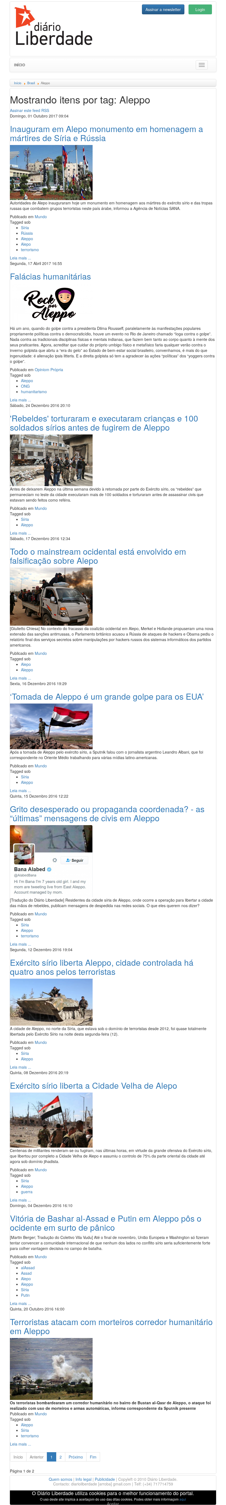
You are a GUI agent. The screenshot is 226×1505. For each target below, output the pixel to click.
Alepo (26, 244)
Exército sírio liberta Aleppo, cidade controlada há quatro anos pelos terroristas (101, 966)
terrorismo (30, 249)
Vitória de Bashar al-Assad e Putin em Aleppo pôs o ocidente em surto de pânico (105, 1222)
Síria (25, 227)
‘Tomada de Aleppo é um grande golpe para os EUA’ (107, 696)
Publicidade (105, 1479)
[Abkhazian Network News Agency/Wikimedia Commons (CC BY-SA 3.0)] (51, 1001)
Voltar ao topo (210, 1493)
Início (19, 64)
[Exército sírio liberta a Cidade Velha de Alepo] (51, 1119)
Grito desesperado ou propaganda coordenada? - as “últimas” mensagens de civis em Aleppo (107, 813)
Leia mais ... (20, 258)
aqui (182, 1499)
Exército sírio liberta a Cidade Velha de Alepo (93, 1085)
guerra (27, 1191)
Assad (26, 1273)
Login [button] (200, 9)
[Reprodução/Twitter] (51, 860)
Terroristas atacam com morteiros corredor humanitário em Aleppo (111, 1326)
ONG (25, 386)
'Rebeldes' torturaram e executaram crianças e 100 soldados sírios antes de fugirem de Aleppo (104, 422)
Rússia (27, 233)
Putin (25, 1295)
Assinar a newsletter (163, 9)
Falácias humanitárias (50, 276)
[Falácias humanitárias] (51, 304)
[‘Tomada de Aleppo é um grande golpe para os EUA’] (51, 725)
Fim (93, 1457)
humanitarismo (34, 391)
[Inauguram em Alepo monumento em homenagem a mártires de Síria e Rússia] (51, 171)
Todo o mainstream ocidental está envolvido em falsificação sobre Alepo (98, 555)
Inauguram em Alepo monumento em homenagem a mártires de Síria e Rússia (106, 133)
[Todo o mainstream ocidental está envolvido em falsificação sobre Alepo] (51, 596)
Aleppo (27, 238)
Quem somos (60, 1479)
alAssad (28, 1267)
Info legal (84, 1479)
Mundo (41, 216)
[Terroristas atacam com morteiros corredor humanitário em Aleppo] (51, 1368)
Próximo (76, 1457)
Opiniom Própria (49, 369)
